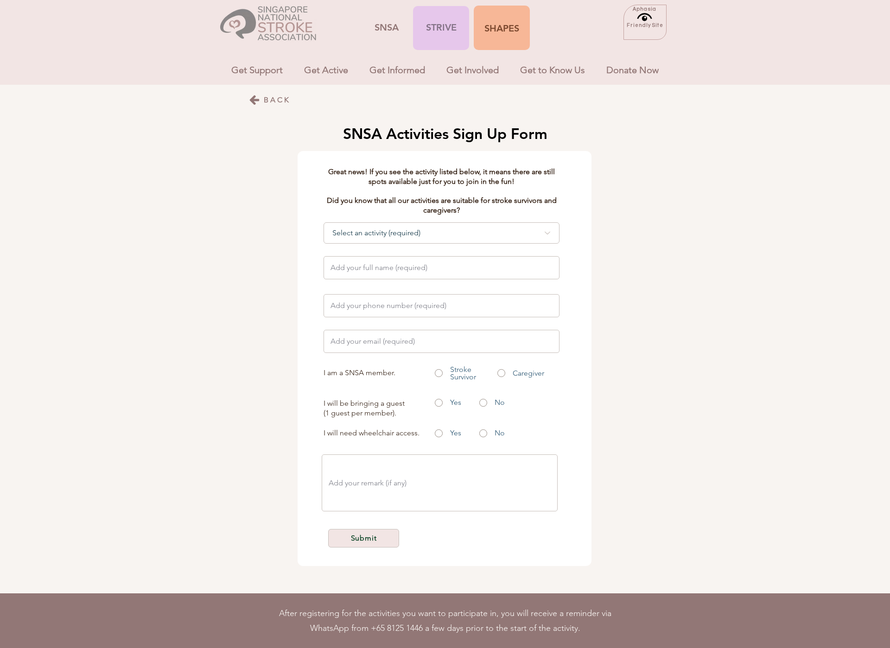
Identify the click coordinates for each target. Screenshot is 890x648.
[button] (501, 28)
